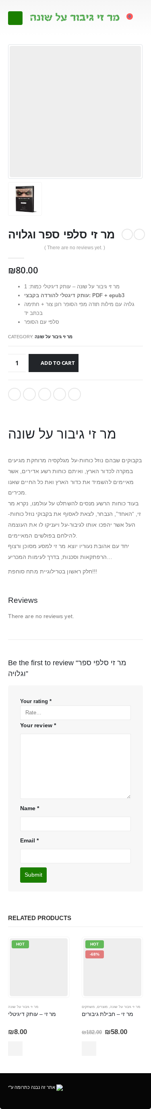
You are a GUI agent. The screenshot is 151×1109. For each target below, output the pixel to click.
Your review (38, 725)
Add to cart (58, 362)
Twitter (29, 394)
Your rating (36, 701)
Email (74, 394)
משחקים (88, 1007)
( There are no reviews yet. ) (74, 247)
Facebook (14, 394)
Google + (59, 394)
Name (29, 808)
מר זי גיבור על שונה (53, 336)
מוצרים (102, 1007)
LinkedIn (44, 394)
